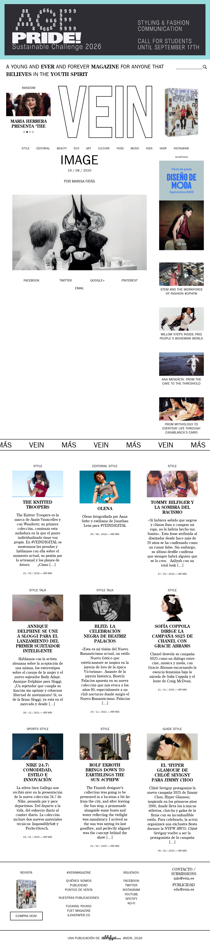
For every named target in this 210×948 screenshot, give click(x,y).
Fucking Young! (79, 906)
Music (135, 148)
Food (120, 148)
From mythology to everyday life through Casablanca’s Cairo (181, 429)
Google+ (7, 945)
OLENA (104, 509)
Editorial (43, 148)
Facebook (131, 881)
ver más (47, 573)
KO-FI (131, 903)
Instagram (181, 148)
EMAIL (79, 288)
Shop (163, 148)
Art (88, 148)
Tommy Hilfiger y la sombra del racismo (172, 508)
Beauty (62, 148)
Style (26, 148)
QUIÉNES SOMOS (78, 881)
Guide (167, 729)
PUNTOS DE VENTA (78, 890)
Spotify (131, 899)
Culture (104, 148)
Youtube (131, 894)
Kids (149, 148)
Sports (33, 729)
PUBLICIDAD (79, 885)
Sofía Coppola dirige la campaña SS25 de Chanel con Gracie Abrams (172, 636)
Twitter (131, 885)
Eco (76, 148)
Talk (42, 590)
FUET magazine (79, 911)
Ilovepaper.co (78, 915)
